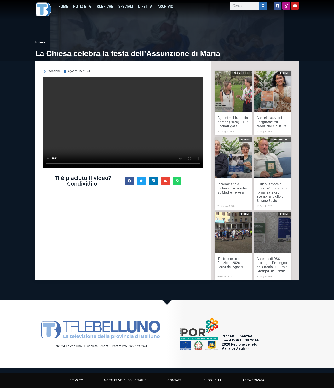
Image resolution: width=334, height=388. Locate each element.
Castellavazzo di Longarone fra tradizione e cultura (271, 122)
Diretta (145, 6)
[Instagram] (286, 6)
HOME (63, 6)
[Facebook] (277, 6)
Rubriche (105, 6)
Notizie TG (82, 6)
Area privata (253, 380)
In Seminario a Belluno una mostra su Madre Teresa (232, 188)
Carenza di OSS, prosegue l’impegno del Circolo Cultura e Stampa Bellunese (272, 265)
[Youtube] (295, 6)
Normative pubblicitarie (125, 380)
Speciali (125, 6)
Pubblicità (213, 380)
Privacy (76, 380)
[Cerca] (263, 6)
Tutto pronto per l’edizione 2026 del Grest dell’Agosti (231, 263)
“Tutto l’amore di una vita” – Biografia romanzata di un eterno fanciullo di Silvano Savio (272, 192)
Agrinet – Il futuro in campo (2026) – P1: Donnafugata (232, 122)
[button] (129, 181)
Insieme (40, 42)
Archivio (165, 6)
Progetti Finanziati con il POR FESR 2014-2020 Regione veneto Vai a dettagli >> (241, 342)
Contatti (175, 380)
